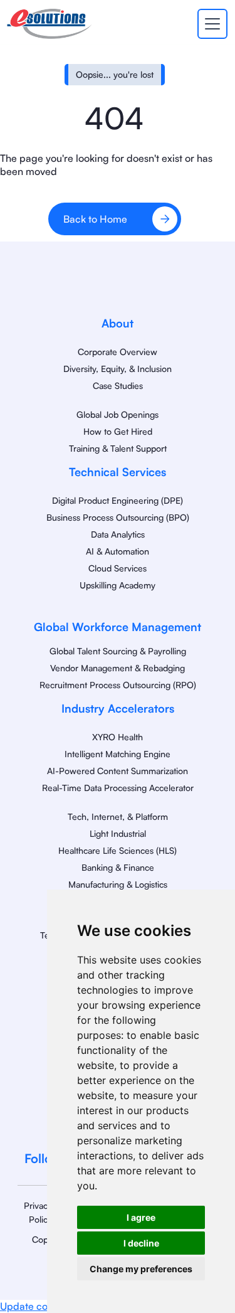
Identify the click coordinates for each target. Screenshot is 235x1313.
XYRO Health (117, 736)
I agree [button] (141, 1217)
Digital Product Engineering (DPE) (117, 500)
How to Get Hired (117, 431)
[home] (49, 24)
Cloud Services (117, 568)
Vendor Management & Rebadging (117, 667)
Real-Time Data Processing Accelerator (118, 787)
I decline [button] (141, 1243)
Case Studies (118, 385)
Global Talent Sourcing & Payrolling (118, 651)
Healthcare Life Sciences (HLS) (117, 850)
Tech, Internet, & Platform (118, 816)
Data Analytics (118, 534)
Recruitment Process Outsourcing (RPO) (117, 684)
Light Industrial (118, 833)
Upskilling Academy (117, 585)
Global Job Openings (117, 414)
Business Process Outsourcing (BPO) (117, 517)
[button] (209, 24)
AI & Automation (117, 551)
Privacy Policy (38, 1212)
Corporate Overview (117, 351)
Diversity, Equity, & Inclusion (117, 368)
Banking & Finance (117, 867)
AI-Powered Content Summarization (117, 770)
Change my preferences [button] (141, 1268)
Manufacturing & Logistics (117, 884)
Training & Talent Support (118, 448)
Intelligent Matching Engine (117, 753)
